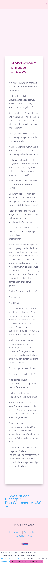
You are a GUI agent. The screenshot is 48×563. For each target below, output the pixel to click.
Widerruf (20, 535)
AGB (30, 535)
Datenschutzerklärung (10, 558)
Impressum (15, 532)
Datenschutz (30, 532)
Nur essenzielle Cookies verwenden (28, 561)
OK (12, 561)
